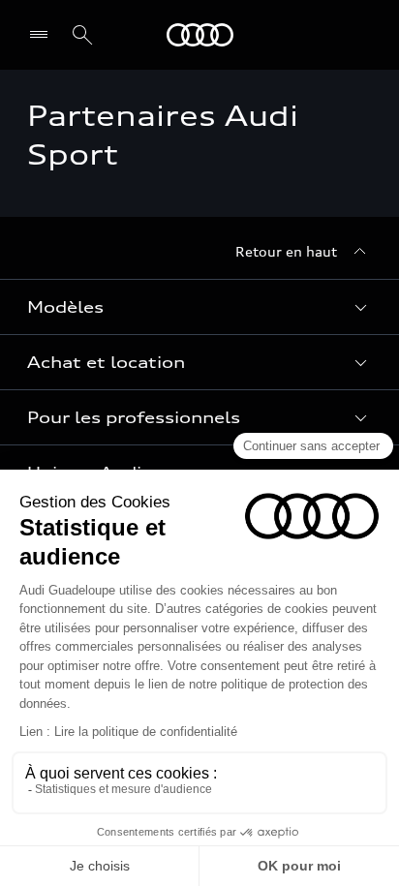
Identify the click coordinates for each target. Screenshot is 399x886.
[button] (199, 307)
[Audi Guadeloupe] (200, 34)
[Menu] (43, 35)
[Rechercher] (82, 35)
